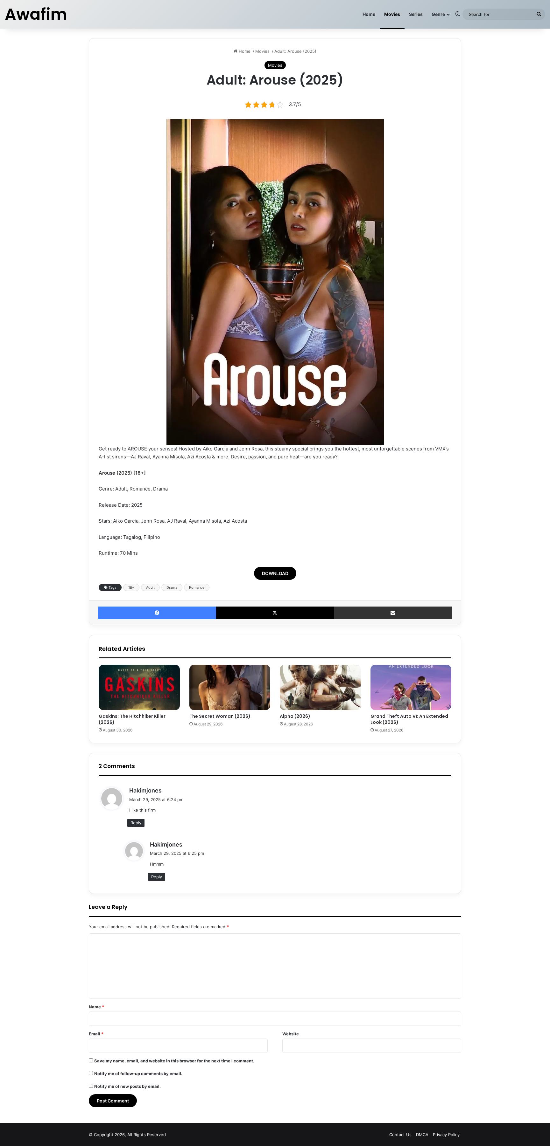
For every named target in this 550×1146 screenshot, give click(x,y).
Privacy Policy (446, 1134)
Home (369, 14)
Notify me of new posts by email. (127, 1086)
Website (290, 1033)
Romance (196, 587)
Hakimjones (145, 790)
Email (96, 1033)
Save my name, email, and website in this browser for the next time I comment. (174, 1060)
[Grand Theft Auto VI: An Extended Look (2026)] (411, 687)
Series (416, 14)
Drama (171, 587)
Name (96, 1006)
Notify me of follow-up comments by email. (138, 1073)
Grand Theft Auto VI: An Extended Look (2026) (409, 719)
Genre (438, 14)
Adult (150, 587)
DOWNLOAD (275, 573)
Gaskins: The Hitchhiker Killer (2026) (132, 719)
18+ (131, 587)
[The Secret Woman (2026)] (230, 687)
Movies (392, 14)
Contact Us (400, 1134)
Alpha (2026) (295, 716)
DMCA (422, 1134)
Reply (135, 822)
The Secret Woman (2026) (219, 716)
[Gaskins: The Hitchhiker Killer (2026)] (139, 687)
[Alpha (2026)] (320, 687)
